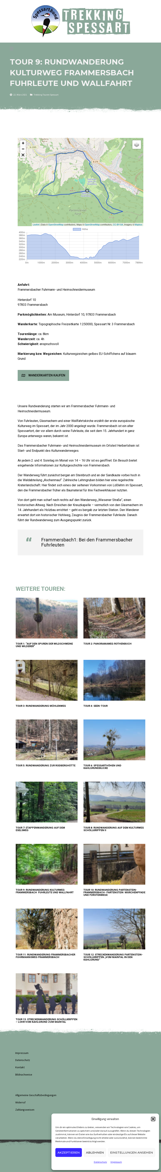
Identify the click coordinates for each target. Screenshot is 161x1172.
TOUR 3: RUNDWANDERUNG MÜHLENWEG (41, 705)
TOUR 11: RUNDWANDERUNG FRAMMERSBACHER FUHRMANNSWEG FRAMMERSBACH (45, 956)
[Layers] (136, 144)
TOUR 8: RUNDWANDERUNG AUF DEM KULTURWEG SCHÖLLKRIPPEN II (113, 829)
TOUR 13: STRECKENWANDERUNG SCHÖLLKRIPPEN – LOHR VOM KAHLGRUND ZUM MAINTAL (46, 1020)
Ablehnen (95, 1152)
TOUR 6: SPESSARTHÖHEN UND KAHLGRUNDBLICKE (102, 766)
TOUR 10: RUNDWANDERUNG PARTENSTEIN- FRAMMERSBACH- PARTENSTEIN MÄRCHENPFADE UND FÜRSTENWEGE (114, 892)
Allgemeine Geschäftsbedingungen (35, 1095)
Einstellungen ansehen (131, 1152)
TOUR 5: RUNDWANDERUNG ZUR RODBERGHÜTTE (45, 765)
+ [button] (23, 143)
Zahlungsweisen (24, 1109)
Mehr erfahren (23, 650)
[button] (153, 1119)
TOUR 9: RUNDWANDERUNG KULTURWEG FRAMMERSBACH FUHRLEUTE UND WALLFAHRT (45, 891)
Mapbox (138, 224)
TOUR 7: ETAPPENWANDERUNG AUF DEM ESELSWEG (40, 829)
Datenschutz (100, 1161)
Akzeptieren (69, 1152)
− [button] (23, 149)
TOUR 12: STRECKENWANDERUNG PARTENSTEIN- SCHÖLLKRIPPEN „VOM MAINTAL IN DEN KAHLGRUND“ (113, 957)
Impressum (116, 1161)
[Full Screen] (23, 155)
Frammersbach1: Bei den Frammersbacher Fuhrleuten (87, 542)
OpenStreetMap (55, 224)
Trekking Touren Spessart (46, 94)
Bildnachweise (23, 1074)
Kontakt (20, 1067)
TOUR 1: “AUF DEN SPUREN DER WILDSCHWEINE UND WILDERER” (44, 645)
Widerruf (20, 1102)
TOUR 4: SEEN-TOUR (95, 705)
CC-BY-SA (118, 224)
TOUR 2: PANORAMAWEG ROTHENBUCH (107, 643)
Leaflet (36, 224)
